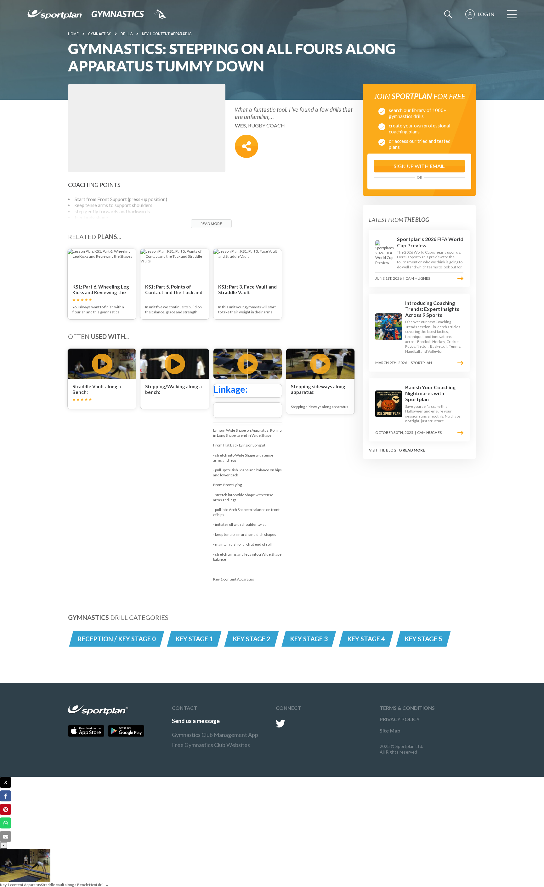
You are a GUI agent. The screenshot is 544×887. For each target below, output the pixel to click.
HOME (73, 34)
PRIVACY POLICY (400, 719)
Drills (127, 34)
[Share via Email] (5, 836)
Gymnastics (99, 34)
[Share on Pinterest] (5, 809)
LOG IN (486, 14)
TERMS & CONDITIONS (407, 708)
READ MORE (414, 450)
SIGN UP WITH (419, 166)
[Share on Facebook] (5, 795)
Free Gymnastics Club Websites (211, 744)
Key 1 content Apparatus (166, 34)
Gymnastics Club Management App (215, 734)
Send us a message (196, 720)
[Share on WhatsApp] (5, 822)
